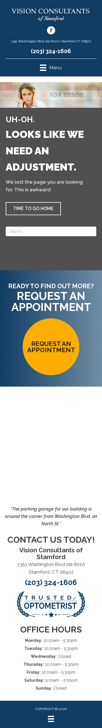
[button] (33, 208)
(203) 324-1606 (51, 51)
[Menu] (51, 719)
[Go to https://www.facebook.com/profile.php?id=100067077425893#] (51, 31)
